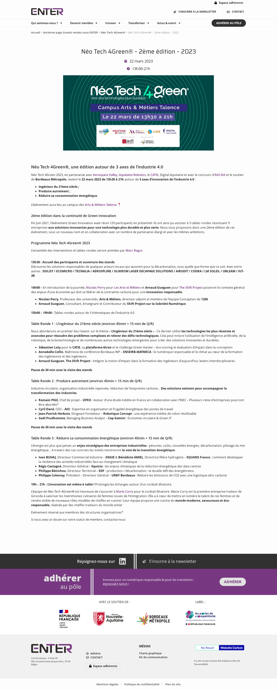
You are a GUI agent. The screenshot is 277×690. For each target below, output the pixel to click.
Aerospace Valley (105, 175)
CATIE (154, 175)
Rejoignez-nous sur (96, 561)
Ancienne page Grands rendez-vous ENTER (70, 32)
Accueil (35, 32)
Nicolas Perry (95, 287)
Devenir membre (81, 23)
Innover (110, 23)
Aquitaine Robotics (132, 175)
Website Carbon (231, 648)
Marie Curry (124, 491)
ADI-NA (220, 175)
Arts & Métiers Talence (101, 205)
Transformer (136, 23)
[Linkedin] (122, 561)
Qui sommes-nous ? (44, 23)
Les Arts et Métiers (127, 287)
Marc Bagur (134, 250)
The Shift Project (191, 287)
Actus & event (166, 23)
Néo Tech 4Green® (113, 32)
